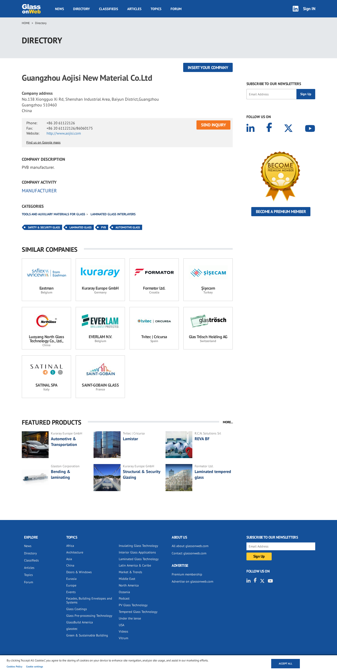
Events (71, 592)
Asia (69, 559)
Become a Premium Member (281, 211)
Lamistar (131, 438)
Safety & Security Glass (44, 227)
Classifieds (108, 9)
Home (26, 23)
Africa (70, 546)
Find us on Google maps (43, 142)
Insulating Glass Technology (138, 546)
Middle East (127, 579)
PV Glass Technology (133, 605)
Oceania (124, 592)
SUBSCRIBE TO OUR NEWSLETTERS (273, 83)
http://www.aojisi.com (64, 133)
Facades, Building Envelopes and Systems (89, 600)
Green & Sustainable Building (87, 635)
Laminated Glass (80, 227)
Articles (134, 9)
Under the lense (130, 618)
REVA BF (202, 438)
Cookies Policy (14, 666)
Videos (123, 631)
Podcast (124, 598)
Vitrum (123, 638)
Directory (81, 9)
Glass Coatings (76, 609)
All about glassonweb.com (190, 546)
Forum (176, 9)
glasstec (71, 629)
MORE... (228, 422)
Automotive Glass (128, 227)
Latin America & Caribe (135, 565)
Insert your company (208, 67)
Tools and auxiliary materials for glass (53, 214)
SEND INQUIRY (213, 124)
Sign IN (309, 8)
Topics (156, 9)
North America (129, 585)
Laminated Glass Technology (139, 559)
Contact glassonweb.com (189, 553)
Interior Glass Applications (137, 552)
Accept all (285, 663)
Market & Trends (130, 572)
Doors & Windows (79, 572)
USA (121, 625)
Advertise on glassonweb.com (192, 581)
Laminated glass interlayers (113, 214)
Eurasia (71, 579)
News (59, 9)
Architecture (74, 552)
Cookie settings (34, 666)
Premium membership (187, 574)
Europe (71, 585)
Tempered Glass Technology (138, 612)
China (70, 565)
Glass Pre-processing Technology (89, 616)
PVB (103, 227)
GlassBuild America (79, 622)
